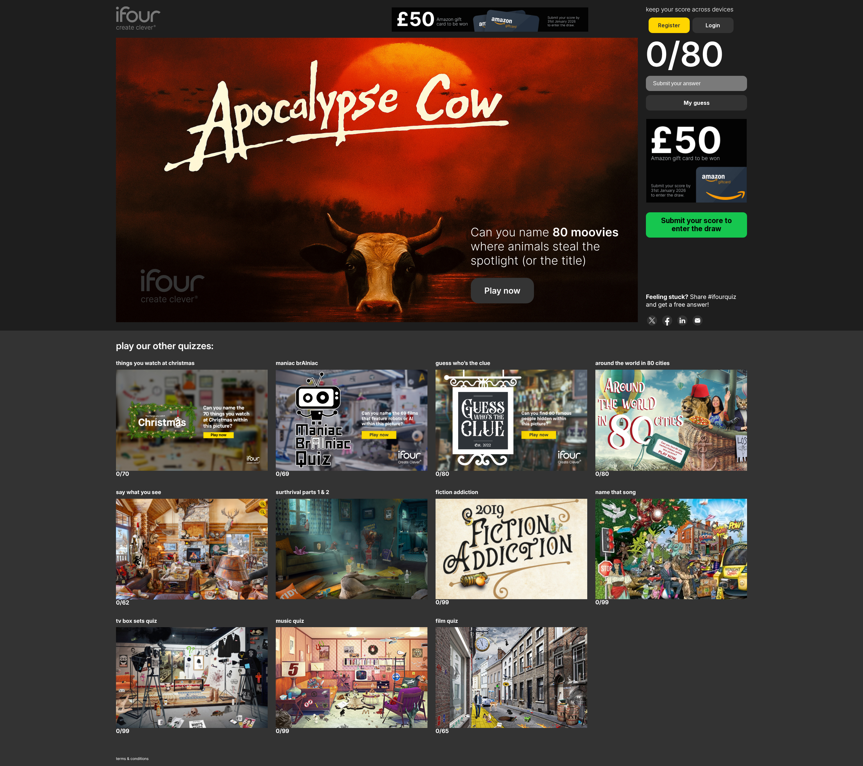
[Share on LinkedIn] (682, 320)
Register (669, 25)
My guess (697, 102)
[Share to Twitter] (652, 320)
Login (713, 25)
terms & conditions (132, 758)
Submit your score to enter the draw (696, 224)
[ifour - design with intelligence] (144, 18)
